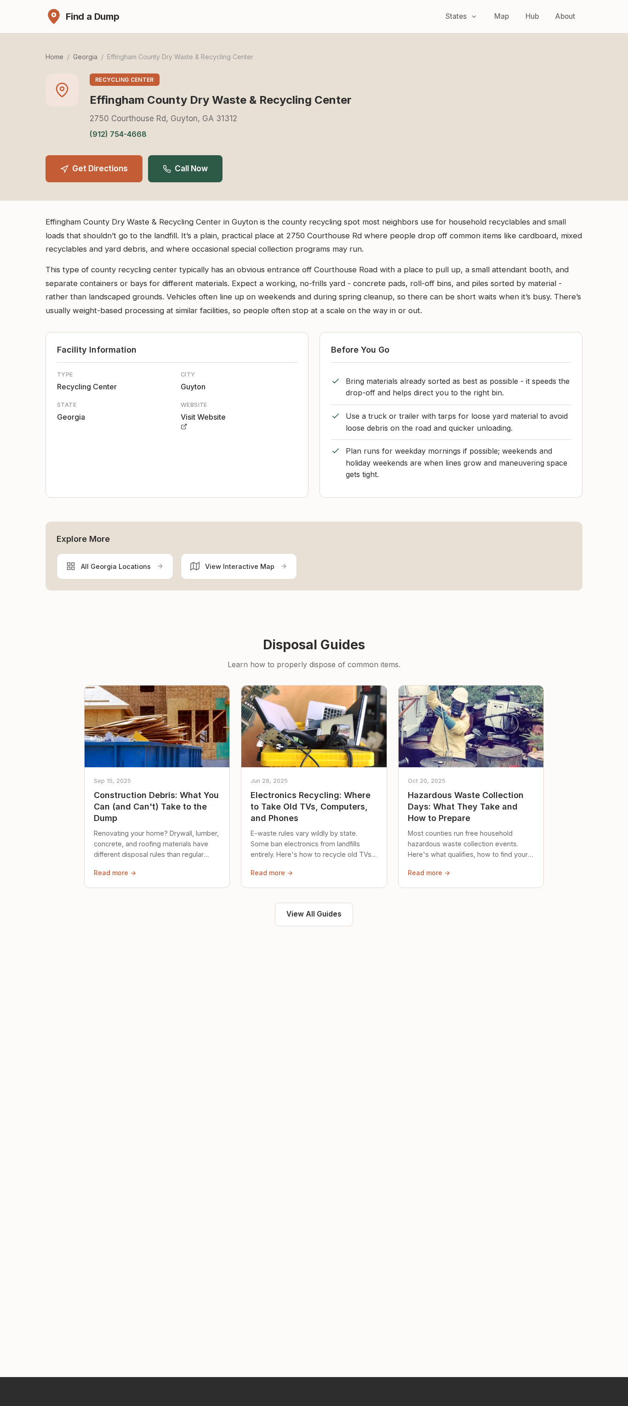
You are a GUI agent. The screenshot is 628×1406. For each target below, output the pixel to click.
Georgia (85, 57)
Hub (532, 16)
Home (54, 57)
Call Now (191, 168)
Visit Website (203, 417)
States (456, 16)
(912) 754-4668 (118, 134)
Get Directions (100, 168)
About (565, 16)
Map (501, 16)
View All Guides (314, 914)
